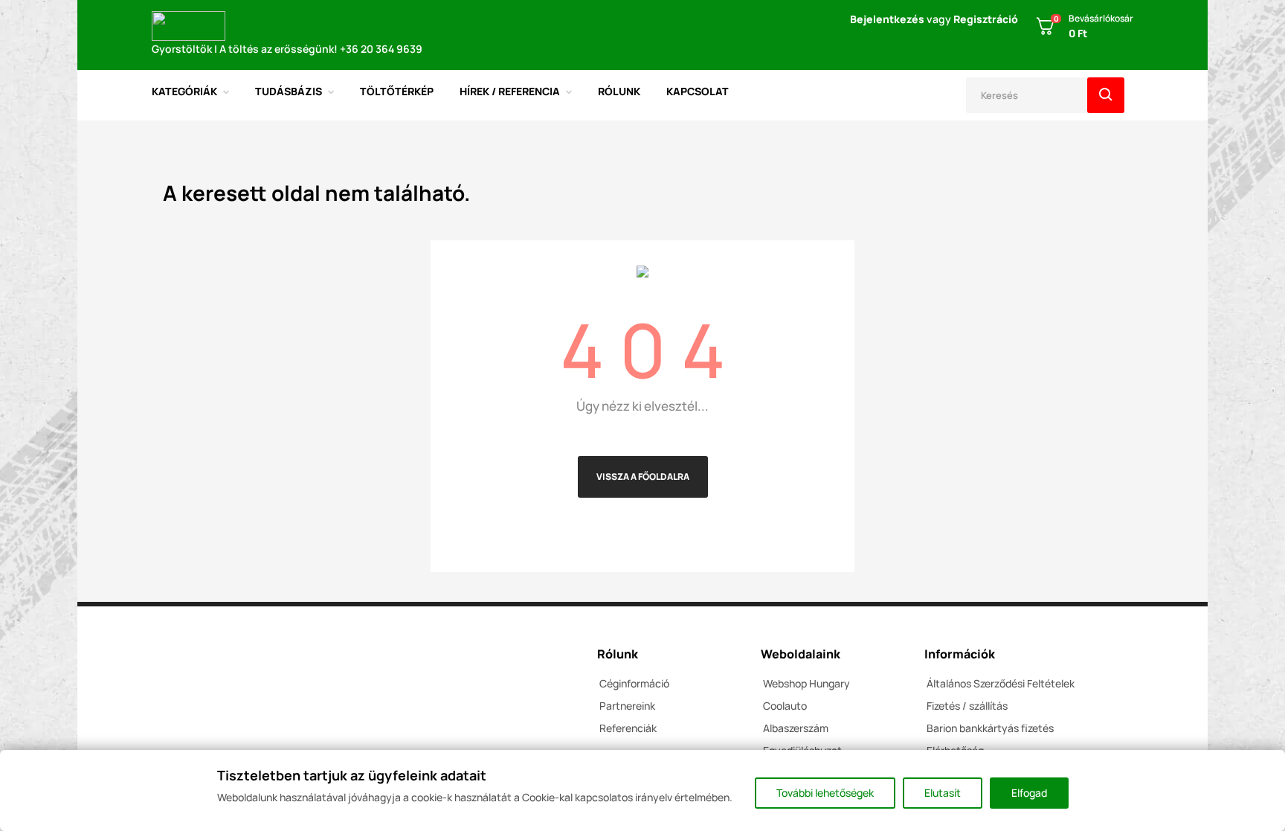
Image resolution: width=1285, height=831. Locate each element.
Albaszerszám (795, 728)
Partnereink (627, 706)
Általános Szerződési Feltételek (1001, 683)
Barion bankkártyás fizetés (990, 728)
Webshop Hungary (806, 683)
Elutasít (942, 793)
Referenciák (628, 728)
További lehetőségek (825, 793)
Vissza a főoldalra (642, 476)
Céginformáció (634, 683)
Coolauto (785, 706)
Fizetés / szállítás (967, 706)
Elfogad (1029, 793)
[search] (1105, 95)
